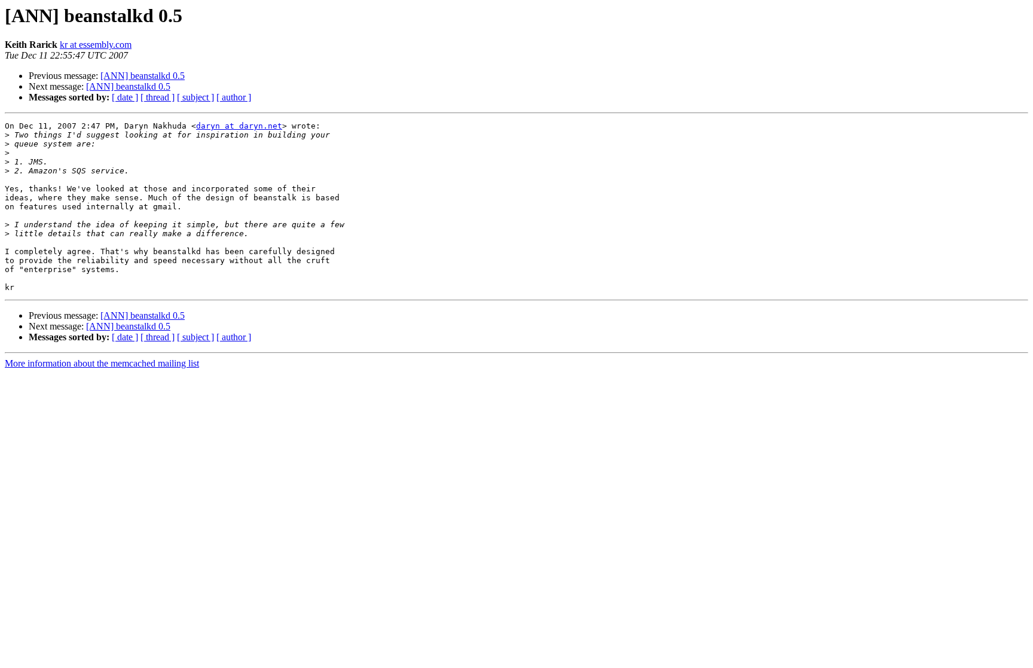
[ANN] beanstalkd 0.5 (142, 76)
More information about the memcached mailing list (102, 363)
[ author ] (233, 97)
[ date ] (125, 97)
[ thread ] (157, 97)
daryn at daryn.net (239, 125)
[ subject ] (195, 97)
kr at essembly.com (96, 44)
